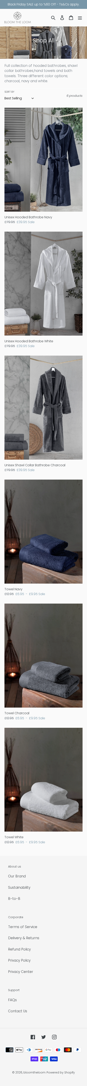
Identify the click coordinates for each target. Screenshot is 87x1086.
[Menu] (79, 17)
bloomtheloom (34, 1072)
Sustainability (19, 887)
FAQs (12, 1000)
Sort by (9, 91)
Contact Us (17, 1011)
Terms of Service (22, 926)
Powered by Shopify (61, 1072)
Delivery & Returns (23, 938)
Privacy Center (20, 971)
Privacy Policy (19, 960)
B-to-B (14, 898)
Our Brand (17, 876)
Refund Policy (19, 949)
